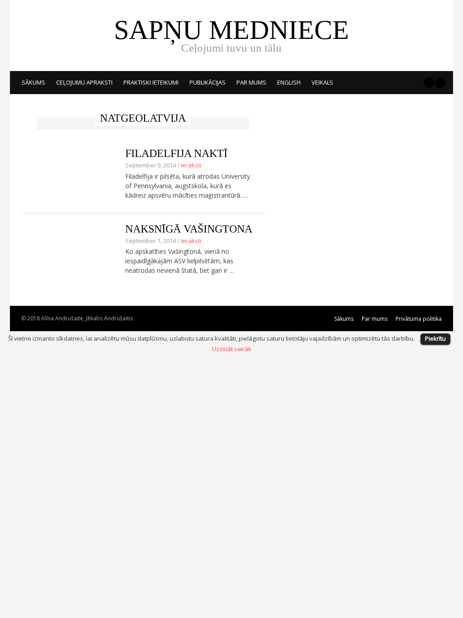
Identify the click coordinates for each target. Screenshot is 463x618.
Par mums (251, 82)
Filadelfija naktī (176, 153)
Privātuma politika (419, 319)
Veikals (322, 82)
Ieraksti (191, 165)
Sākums (33, 82)
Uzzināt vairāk (231, 349)
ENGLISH (289, 82)
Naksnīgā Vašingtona (188, 229)
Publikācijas (207, 82)
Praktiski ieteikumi (151, 82)
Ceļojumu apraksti (84, 82)
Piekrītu (435, 338)
